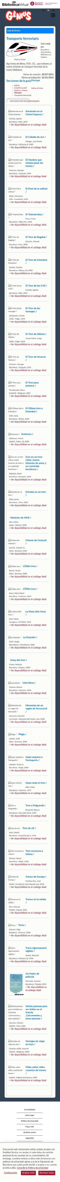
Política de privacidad (29, 1121)
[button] (53, 15)
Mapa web (29, 1127)
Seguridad (30, 1138)
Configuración (10, 1173)
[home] (17, 15)
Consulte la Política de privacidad (32, 1168)
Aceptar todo (28, 1173)
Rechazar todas (47, 1173)
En (53, 10)
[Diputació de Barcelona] (44, 3)
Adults (17, 85)
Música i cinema (20, 90)
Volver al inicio (37, 88)
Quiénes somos (29, 1132)
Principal (17, 93)
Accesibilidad (29, 1109)
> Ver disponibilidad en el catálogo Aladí (27, 125)
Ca (43, 10)
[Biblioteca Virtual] (15, 3)
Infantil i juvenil (20, 88)
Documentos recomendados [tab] (19, 101)
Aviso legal (29, 1115)
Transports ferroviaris (22, 95)
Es (48, 10)
